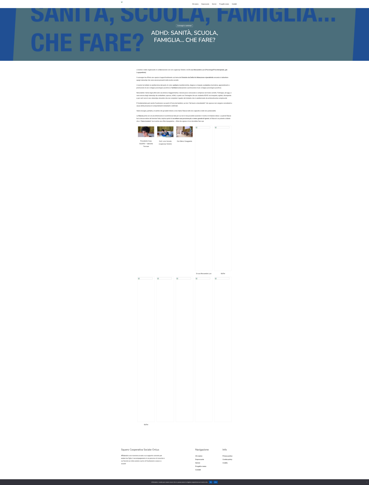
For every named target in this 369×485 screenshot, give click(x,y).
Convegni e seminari (184, 26)
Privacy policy (227, 456)
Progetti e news (200, 466)
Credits (225, 463)
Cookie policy (227, 459)
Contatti (198, 470)
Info (215, 482)
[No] (367, 482)
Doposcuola (199, 459)
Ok (211, 482)
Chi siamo (198, 456)
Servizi (197, 463)
